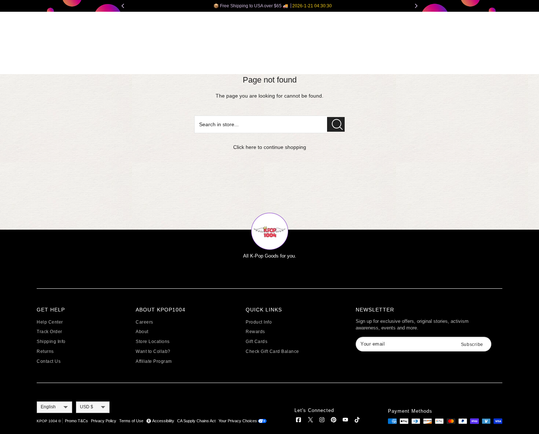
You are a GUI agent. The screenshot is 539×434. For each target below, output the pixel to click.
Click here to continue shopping (269, 147)
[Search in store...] (336, 124)
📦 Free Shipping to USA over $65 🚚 (269, 5)
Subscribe (472, 344)
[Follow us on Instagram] (322, 421)
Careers (144, 322)
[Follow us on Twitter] (310, 421)
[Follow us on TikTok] (357, 421)
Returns (45, 351)
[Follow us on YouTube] (345, 421)
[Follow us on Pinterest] (334, 421)
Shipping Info (51, 341)
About (142, 331)
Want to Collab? (153, 351)
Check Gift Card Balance (272, 351)
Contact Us (48, 361)
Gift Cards (256, 341)
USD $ (86, 406)
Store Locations (153, 341)
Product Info (259, 322)
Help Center (50, 322)
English (48, 406)
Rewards (255, 331)
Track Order (49, 331)
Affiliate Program (154, 361)
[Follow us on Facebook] (298, 421)
